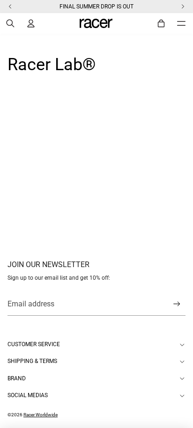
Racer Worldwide (40, 414)
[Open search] (10, 23)
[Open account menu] (31, 23)
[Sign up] (177, 304)
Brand (16, 378)
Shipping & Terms (32, 361)
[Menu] (181, 23)
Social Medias (27, 395)
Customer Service (33, 344)
